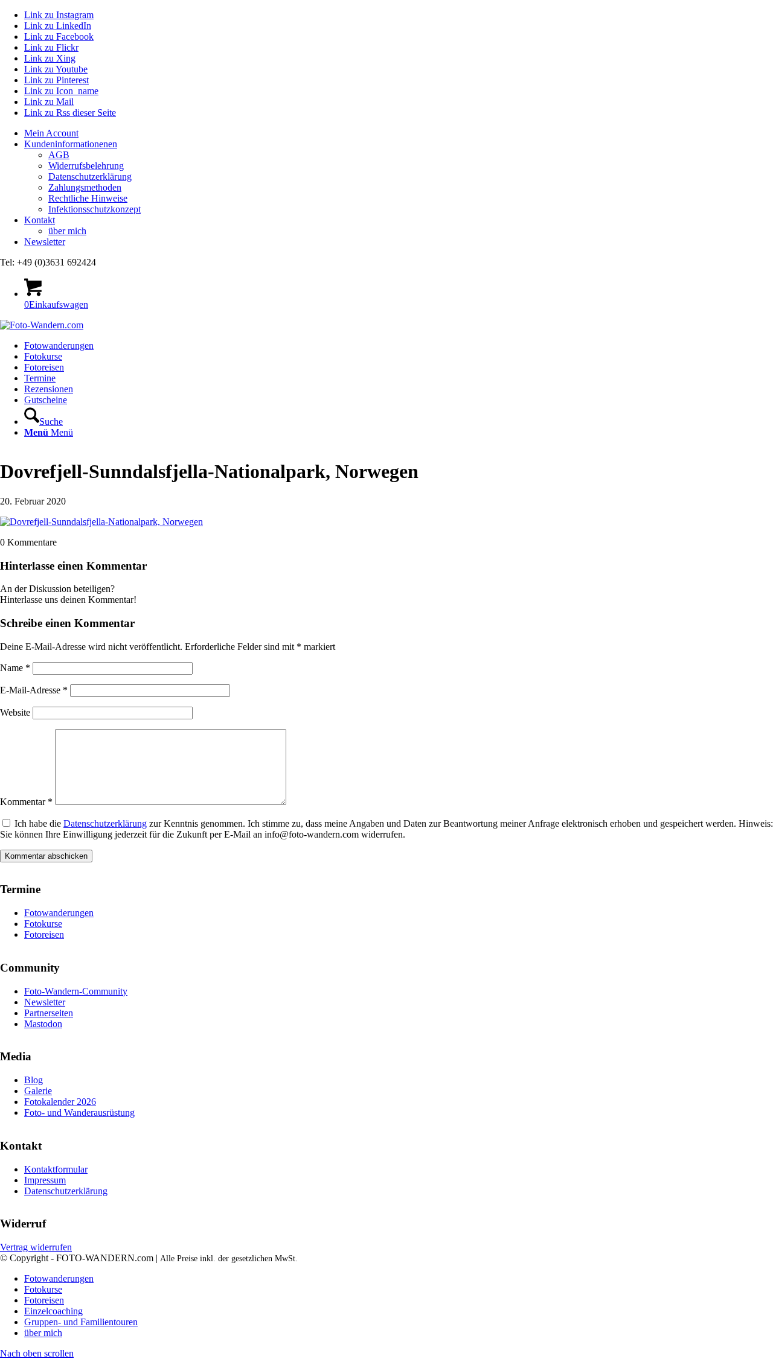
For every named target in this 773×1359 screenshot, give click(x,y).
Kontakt (39, 220)
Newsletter (44, 242)
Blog (33, 1080)
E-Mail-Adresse (34, 690)
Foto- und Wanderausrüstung (79, 1112)
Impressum (45, 1180)
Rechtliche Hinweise (87, 198)
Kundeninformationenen (70, 144)
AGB (58, 155)
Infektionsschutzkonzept (94, 209)
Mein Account (51, 133)
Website (15, 712)
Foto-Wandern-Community (75, 991)
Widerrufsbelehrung (86, 166)
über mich (67, 231)
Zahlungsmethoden (84, 187)
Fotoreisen (44, 934)
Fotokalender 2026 (60, 1101)
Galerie (38, 1091)
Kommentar (26, 802)
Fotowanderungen (59, 913)
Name (15, 668)
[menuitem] (398, 133)
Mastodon (43, 1024)
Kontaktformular (56, 1169)
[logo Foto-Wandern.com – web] (41, 325)
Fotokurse (43, 923)
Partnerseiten (48, 1013)
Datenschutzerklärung (90, 176)
